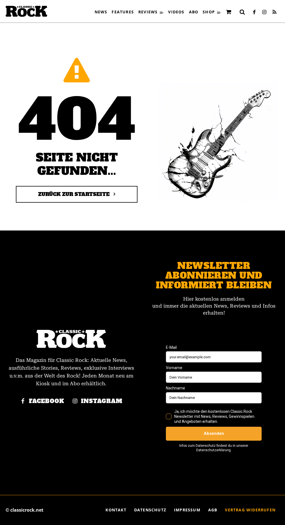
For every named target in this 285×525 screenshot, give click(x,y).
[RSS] (274, 13)
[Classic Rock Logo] (26, 11)
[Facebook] (254, 13)
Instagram (101, 401)
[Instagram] (264, 13)
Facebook (46, 401)
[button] (242, 12)
